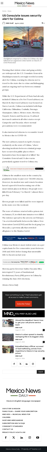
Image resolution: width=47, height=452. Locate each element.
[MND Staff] (4, 23)
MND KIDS (6, 414)
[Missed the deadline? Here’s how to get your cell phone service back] (8, 323)
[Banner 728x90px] (23, 262)
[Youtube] (37, 437)
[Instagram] (32, 364)
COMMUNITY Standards (12, 426)
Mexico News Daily (13, 449)
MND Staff (9, 23)
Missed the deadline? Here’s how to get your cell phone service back (29, 322)
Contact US (7, 429)
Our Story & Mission (11, 408)
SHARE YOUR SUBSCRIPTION (25, 411)
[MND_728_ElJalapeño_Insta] (23, 168)
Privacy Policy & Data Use (13, 432)
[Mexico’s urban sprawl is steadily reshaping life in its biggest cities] (8, 337)
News (9, 11)
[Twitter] (20, 364)
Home (4, 11)
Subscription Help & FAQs (13, 423)
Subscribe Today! (23, 304)
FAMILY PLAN (7, 411)
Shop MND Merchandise (12, 420)
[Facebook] (14, 364)
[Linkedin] (26, 364)
